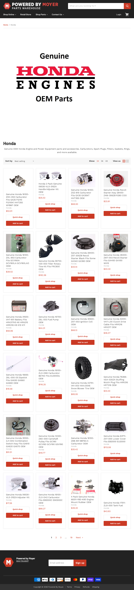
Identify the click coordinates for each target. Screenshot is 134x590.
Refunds (86, 587)
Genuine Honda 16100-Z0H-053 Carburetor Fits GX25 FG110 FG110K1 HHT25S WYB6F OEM (17, 200)
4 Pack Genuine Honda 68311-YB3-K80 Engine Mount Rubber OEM (82, 499)
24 (98, 161)
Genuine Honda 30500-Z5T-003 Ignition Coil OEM (83, 322)
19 (71, 537)
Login (118, 14)
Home (5, 25)
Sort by (8, 161)
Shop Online (9, 14)
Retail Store (25, 14)
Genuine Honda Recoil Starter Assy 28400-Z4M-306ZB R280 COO (115, 193)
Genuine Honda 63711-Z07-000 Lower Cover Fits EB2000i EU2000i (115, 439)
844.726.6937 (22, 561)
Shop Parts (41, 14)
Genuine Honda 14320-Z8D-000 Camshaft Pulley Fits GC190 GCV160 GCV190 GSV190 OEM (51, 441)
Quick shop (18, 217)
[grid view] (124, 161)
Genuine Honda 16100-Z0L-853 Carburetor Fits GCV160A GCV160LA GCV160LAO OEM (17, 260)
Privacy (77, 587)
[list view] (127, 161)
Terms (69, 587)
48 (106, 161)
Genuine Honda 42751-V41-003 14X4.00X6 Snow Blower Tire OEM (82, 386)
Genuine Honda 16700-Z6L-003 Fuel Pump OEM (50, 320)
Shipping (95, 587)
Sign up (80, 562)
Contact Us (57, 14)
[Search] (127, 6)
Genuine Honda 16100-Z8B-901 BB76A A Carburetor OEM (82, 441)
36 (102, 161)
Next (78, 537)
